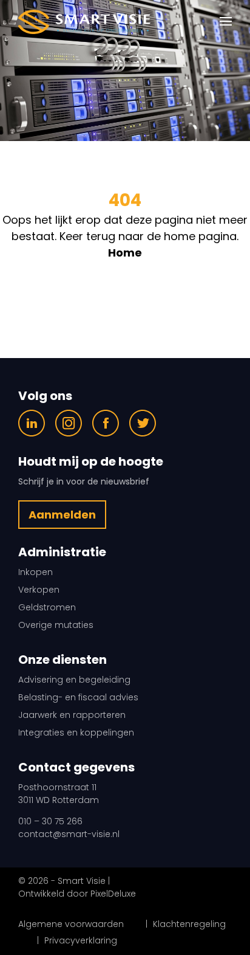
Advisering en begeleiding (74, 680)
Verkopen (38, 590)
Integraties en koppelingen (76, 732)
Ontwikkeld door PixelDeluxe (77, 894)
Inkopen (35, 572)
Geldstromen (47, 607)
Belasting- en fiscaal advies (78, 697)
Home (125, 252)
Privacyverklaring (80, 940)
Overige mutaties (55, 625)
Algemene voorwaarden (71, 924)
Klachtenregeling (189, 924)
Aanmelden (62, 514)
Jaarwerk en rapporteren (72, 715)
